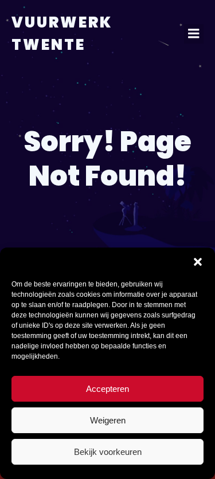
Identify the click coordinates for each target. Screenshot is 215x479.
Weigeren (108, 420)
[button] (198, 262)
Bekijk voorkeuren (108, 452)
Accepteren (107, 389)
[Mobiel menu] (194, 34)
